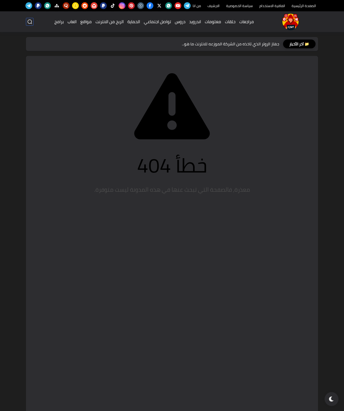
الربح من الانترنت (109, 22)
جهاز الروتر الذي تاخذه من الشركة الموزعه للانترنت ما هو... (230, 44)
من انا (197, 6)
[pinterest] (131, 5)
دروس (180, 22)
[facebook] (150, 5)
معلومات (213, 22)
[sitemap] (56, 5)
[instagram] (122, 5)
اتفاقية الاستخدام (272, 6)
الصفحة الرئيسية (304, 6)
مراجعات (246, 22)
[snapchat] (75, 5)
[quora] (66, 5)
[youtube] (178, 5)
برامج (59, 22)
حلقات (230, 22)
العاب (72, 22)
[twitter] (159, 5)
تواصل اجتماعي (157, 22)
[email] (94, 5)
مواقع (86, 22)
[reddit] (84, 5)
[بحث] (29, 22)
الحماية (133, 22)
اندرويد (195, 22)
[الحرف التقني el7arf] (290, 21)
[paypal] (103, 5)
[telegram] (187, 5)
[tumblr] (140, 5)
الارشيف (214, 6)
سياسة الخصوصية (239, 6)
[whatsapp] (168, 5)
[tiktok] (112, 5)
